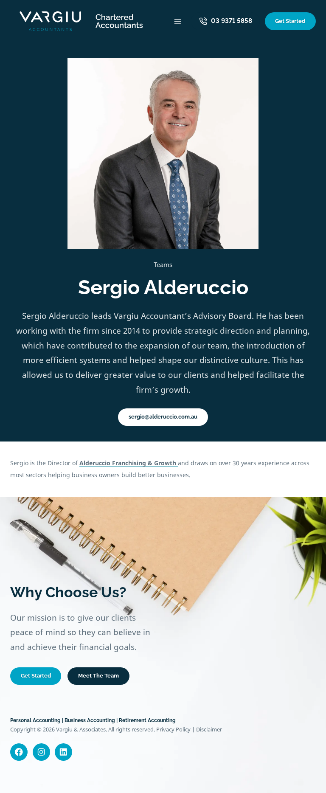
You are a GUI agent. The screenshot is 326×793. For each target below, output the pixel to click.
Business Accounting (90, 720)
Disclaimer (209, 729)
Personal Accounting (35, 720)
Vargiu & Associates (81, 729)
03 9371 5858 (231, 21)
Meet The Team (98, 675)
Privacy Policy (173, 729)
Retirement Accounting (147, 720)
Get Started (290, 21)
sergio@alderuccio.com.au (163, 416)
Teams (163, 264)
